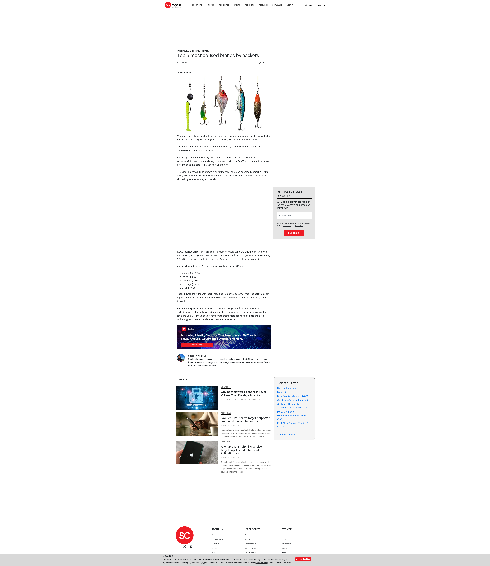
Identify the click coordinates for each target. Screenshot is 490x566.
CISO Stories (198, 5)
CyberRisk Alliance (218, 539)
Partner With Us (250, 552)
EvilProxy (186, 255)
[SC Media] (173, 5)
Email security (193, 50)
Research (285, 539)
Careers (214, 548)
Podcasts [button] (249, 5)
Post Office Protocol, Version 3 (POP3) (292, 425)
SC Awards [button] (277, 5)
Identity (205, 50)
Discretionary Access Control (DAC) (292, 417)
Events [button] (237, 5)
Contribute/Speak (251, 539)
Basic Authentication (287, 388)
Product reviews (287, 535)
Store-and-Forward (286, 434)
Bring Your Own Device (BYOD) (292, 396)
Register (321, 5)
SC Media (215, 535)
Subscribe (294, 233)
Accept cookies (303, 559)
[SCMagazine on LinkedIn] (191, 546)
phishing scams (251, 312)
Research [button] (263, 5)
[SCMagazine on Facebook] (178, 546)
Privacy (214, 552)
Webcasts (285, 548)
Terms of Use (287, 226)
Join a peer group (251, 548)
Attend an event (250, 544)
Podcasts (285, 552)
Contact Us (215, 544)
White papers (286, 544)
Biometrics (282, 392)
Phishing (181, 50)
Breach (225, 387)
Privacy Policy (299, 226)
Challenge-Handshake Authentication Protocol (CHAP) (293, 406)
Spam (280, 430)
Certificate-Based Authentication (293, 400)
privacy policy (261, 562)
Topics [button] (211, 5)
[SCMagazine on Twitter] (184, 546)
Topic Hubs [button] (224, 5)
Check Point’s (192, 297)
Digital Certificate (286, 411)
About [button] (290, 5)
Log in (311, 5)
